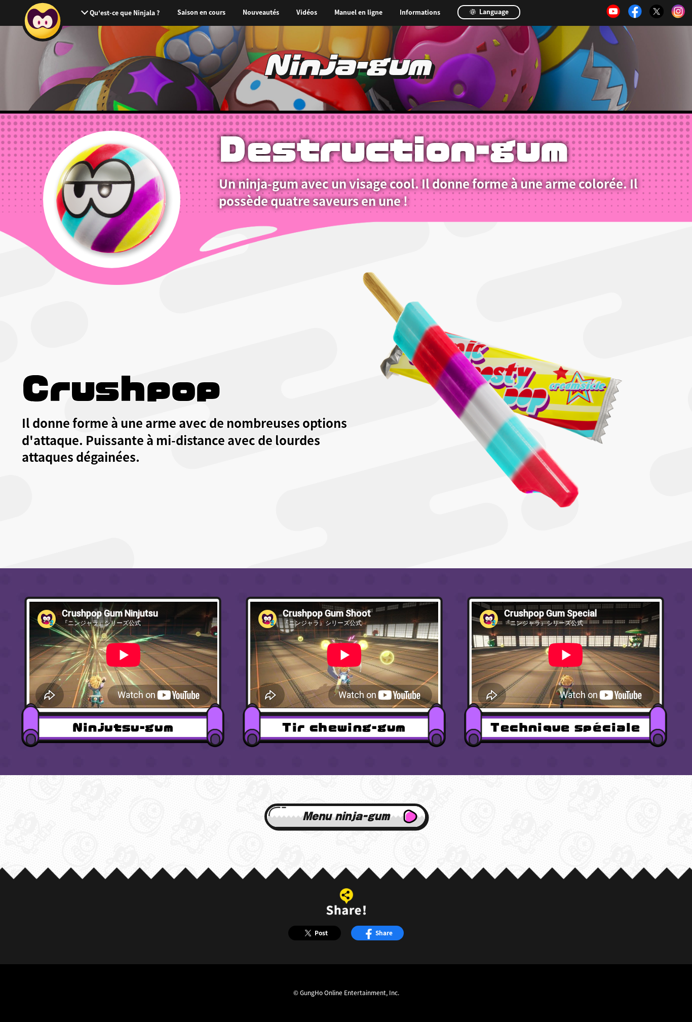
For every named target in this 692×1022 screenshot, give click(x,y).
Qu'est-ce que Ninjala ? (125, 12)
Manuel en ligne (358, 12)
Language (493, 11)
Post (321, 932)
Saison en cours (201, 12)
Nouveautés (261, 12)
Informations (420, 12)
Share (384, 932)
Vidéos (306, 12)
